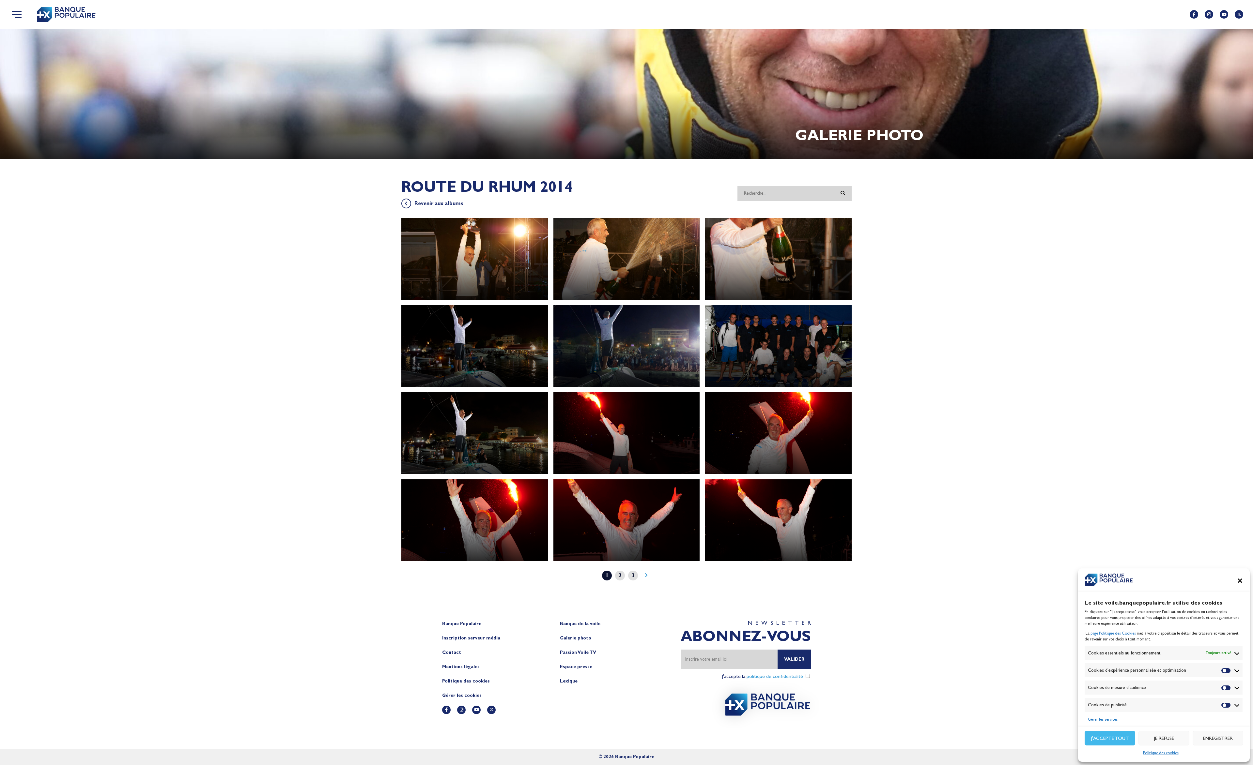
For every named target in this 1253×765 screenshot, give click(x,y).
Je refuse (1164, 738)
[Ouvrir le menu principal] (16, 14)
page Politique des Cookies (1113, 633)
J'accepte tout (1110, 738)
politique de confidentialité (775, 676)
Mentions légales (461, 666)
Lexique (569, 681)
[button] (1240, 581)
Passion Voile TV (578, 652)
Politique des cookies (1161, 753)
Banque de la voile (580, 623)
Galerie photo (575, 638)
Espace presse (576, 666)
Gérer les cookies (462, 695)
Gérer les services (1103, 719)
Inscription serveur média (471, 638)
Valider (794, 659)
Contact (451, 652)
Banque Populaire (461, 623)
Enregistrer (1218, 738)
